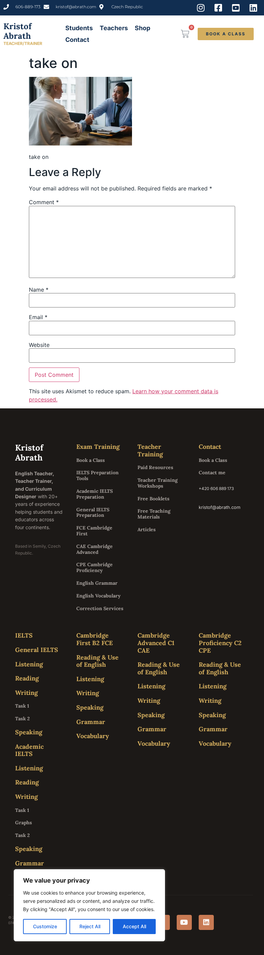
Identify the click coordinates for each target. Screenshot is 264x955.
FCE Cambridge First (94, 531)
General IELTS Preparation (92, 512)
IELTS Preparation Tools (97, 475)
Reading (27, 678)
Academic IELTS (29, 750)
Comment (44, 202)
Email (38, 317)
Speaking (28, 732)
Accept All (134, 926)
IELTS (24, 635)
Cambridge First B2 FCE (94, 639)
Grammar (29, 863)
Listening (29, 664)
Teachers (114, 28)
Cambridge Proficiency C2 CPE (220, 642)
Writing (26, 693)
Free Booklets (153, 499)
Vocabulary (92, 736)
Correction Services (99, 608)
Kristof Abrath (17, 31)
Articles (147, 529)
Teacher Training (150, 450)
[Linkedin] (206, 922)
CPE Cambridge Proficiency (94, 567)
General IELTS (36, 650)
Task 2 (22, 718)
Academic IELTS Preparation (94, 494)
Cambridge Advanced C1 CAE (156, 642)
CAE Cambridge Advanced (94, 549)
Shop (142, 28)
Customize (45, 926)
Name (38, 289)
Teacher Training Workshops (158, 483)
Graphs (23, 822)
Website (39, 345)
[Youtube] (184, 922)
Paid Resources (155, 467)
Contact (77, 39)
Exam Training (98, 447)
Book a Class (90, 460)
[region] (89, 905)
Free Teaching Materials (154, 514)
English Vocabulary (98, 596)
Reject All (89, 926)
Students (79, 28)
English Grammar (97, 583)
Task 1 (22, 706)
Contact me (212, 472)
